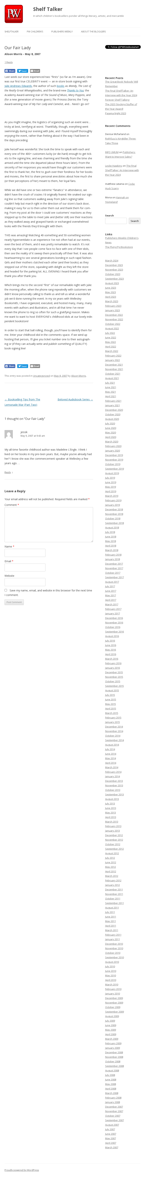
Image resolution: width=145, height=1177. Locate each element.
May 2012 (110, 867)
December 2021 (114, 364)
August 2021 (112, 378)
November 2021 (114, 369)
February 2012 (113, 880)
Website (9, 575)
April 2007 (110, 1143)
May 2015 (110, 704)
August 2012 (112, 853)
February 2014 (113, 772)
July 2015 (110, 695)
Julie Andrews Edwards (18, 86)
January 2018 (112, 559)
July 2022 (110, 333)
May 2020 (110, 432)
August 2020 (112, 419)
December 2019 (114, 455)
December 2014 (114, 726)
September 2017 (114, 577)
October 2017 (112, 572)
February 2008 (113, 1097)
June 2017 (110, 591)
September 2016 (114, 631)
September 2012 (114, 848)
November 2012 (114, 839)
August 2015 (112, 690)
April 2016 (110, 654)
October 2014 (112, 735)
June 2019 (110, 482)
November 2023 (114, 269)
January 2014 (112, 776)
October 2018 (112, 518)
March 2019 (111, 496)
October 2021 (112, 373)
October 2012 (112, 844)
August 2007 (112, 1124)
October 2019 (112, 464)
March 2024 (111, 260)
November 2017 (114, 568)
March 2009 (111, 1039)
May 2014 (110, 758)
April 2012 (110, 871)
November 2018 (114, 514)
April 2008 (110, 1088)
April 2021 (110, 396)
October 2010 (112, 953)
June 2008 (110, 1079)
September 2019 (114, 468)
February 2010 (113, 989)
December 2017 (114, 563)
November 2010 (114, 948)
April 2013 (110, 817)
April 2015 (110, 708)
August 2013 (112, 799)
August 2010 (112, 962)
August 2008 (112, 1070)
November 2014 (114, 731)
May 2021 (110, 391)
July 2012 (110, 858)
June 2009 (110, 1025)
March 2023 (111, 301)
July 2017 (110, 586)
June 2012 (110, 862)
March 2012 (111, 876)
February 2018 (113, 554)
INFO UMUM (112, 152)
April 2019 (110, 491)
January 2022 (112, 360)
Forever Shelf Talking (117, 99)
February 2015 (113, 717)
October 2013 (112, 790)
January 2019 (112, 505)
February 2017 (113, 609)
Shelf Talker (47, 9)
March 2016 (111, 658)
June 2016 (110, 645)
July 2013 (110, 803)
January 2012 (112, 885)
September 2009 (114, 1011)
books (60, 86)
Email (9, 561)
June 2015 (110, 699)
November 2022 (114, 319)
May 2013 (110, 812)
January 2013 (112, 830)
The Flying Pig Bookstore (119, 247)
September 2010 (114, 957)
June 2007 (110, 1134)
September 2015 (114, 686)
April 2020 (110, 437)
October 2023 (112, 274)
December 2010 (114, 943)
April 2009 (110, 1034)
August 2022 (112, 328)
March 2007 (111, 1147)
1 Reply (9, 62)
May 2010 (110, 975)
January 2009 (112, 1048)
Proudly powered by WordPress (22, 1170)
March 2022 (111, 351)
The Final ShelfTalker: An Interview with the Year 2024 (122, 170)
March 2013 (111, 821)
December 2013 (114, 781)
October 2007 (112, 1115)
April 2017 (110, 600)
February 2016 (113, 663)
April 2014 (110, 762)
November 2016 (114, 622)
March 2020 (111, 441)
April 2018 (110, 545)
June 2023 (110, 287)
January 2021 (112, 405)
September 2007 (114, 1120)
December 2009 (114, 998)
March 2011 (111, 930)
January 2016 (112, 667)
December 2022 (114, 315)
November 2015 (114, 677)
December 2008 (114, 1052)
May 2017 (110, 595)
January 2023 (112, 310)
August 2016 (112, 636)
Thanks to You (75, 90)
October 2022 (112, 324)
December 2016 (114, 618)
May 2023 (110, 292)
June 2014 (110, 753)
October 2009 (112, 1007)
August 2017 (112, 582)
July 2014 (110, 749)
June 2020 (110, 428)
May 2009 (110, 1029)
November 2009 (114, 1002)
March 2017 (111, 604)
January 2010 (112, 993)
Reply (8, 472)
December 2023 (114, 265)
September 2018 (114, 523)
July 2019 (110, 477)
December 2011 (114, 889)
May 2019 (110, 486)
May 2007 (110, 1138)
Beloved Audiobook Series (75, 399)
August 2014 (112, 744)
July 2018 (110, 532)
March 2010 (111, 984)
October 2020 (112, 414)
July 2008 (110, 1075)
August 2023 (112, 283)
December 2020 (114, 410)
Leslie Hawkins (113, 165)
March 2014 (111, 767)
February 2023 (113, 305)
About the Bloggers (93, 31)
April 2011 (110, 925)
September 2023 (114, 278)
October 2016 (112, 627)
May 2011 (110, 921)
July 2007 (110, 1129)
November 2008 (114, 1057)
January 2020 (112, 450)
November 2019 (114, 459)
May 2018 (110, 541)
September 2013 (114, 794)
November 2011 (114, 894)
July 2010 (110, 966)
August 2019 (112, 473)
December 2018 (114, 509)
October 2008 (112, 1061)
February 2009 (113, 1043)
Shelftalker (12, 31)
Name (9, 546)
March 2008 (111, 1093)
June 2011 (110, 916)
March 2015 (111, 713)
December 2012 (114, 835)
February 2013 (113, 826)
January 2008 (112, 1102)
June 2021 (110, 387)
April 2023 (110, 296)
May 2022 (110, 342)
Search (109, 215)
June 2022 (110, 337)
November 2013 (114, 785)
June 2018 (110, 536)
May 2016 (110, 649)
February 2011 (113, 934)
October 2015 (112, 681)
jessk (24, 432)
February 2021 (113, 401)
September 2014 (114, 740)
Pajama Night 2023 (115, 113)
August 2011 (112, 907)
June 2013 (110, 808)
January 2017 (112, 613)
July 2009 (110, 1020)
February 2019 (113, 500)
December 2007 (114, 1106)
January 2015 (112, 722)
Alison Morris (78, 375)
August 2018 (112, 527)
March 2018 (111, 550)
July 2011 (110, 912)
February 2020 (113, 446)
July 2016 (110, 640)
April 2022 (110, 346)
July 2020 (110, 423)
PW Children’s (35, 31)
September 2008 (114, 1066)
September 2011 (114, 903)
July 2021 (110, 382)
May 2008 (110, 1084)
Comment (12, 505)
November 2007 (114, 1111)
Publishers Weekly (62, 31)
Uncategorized (41, 375)
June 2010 (110, 971)
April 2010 (110, 980)
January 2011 (112, 939)
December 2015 (114, 672)
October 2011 (112, 898)
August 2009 (112, 1016)
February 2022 (113, 355)
